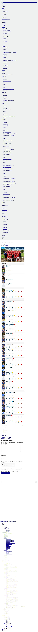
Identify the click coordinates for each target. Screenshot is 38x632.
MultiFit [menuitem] (7, 545)
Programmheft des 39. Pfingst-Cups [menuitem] (12, 597)
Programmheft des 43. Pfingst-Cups (9, 116)
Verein (3, 8)
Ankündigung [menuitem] (8, 627)
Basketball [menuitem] (6, 536)
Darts (4, 25)
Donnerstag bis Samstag (8, 159)
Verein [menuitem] (3, 526)
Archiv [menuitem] (5, 525)
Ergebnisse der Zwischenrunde (8, 152)
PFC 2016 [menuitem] (6, 603)
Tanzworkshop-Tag (6, 230)
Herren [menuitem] (7, 553)
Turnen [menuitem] (5, 559)
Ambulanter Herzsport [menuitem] (7, 533)
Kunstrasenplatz (5, 205)
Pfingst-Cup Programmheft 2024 (8, 100)
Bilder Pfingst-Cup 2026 (7, 81)
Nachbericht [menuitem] (8, 624)
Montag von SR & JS (7, 146)
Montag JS (5, 130)
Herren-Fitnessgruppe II (7, 31)
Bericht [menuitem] (7, 620)
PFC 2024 (4, 92)
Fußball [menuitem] (5, 550)
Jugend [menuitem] (7, 552)
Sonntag (5, 95)
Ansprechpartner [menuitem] (9, 551)
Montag (5, 87)
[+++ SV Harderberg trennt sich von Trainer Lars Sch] (10, 494)
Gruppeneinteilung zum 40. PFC (8, 165)
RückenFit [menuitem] (8, 548)
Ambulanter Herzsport (6, 19)
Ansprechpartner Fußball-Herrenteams (10, 52)
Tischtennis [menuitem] (6, 558)
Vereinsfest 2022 (5, 219)
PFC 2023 (4, 103)
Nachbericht (5, 227)
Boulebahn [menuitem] (6, 614)
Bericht (4, 221)
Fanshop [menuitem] (3, 629)
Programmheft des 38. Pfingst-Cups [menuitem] (12, 605)
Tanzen (4, 70)
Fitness (4, 27)
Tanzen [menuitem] (5, 557)
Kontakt (3, 237)
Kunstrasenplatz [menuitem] (7, 610)
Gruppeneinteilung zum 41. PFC (8, 149)
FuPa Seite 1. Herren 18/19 (6, 437)
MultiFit (4, 38)
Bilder (4, 84)
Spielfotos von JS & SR (7, 109)
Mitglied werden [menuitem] (6, 528)
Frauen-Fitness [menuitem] (8, 539)
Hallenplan (4, 208)
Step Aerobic (5, 41)
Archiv (4, 6)
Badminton (4, 22)
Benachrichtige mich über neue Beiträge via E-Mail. (9, 471)
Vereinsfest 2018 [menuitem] (7, 617)
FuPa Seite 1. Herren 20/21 (6, 438)
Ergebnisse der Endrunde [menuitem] (10, 594)
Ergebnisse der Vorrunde (7, 132)
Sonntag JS (6, 125)
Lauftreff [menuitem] (5, 555)
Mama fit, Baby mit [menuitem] (9, 544)
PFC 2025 (4, 82)
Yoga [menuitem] (7, 549)
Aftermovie (5, 229)
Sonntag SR (6, 124)
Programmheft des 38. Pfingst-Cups (9, 197)
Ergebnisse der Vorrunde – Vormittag (9, 181)
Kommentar (3, 444)
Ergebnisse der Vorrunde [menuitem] (10, 592)
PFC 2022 (4, 117)
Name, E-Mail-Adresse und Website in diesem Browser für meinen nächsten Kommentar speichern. (12, 462)
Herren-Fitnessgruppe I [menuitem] (10, 540)
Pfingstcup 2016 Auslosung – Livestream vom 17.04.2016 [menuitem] (15, 606)
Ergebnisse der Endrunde (7, 154)
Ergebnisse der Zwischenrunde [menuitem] (11, 593)
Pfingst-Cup (4, 76)
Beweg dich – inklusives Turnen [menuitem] (11, 560)
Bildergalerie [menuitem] (8, 621)
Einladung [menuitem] (8, 622)
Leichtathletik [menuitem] (6, 556)
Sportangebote (4, 17)
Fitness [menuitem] (5, 538)
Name (2, 452)
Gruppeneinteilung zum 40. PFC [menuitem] (11, 591)
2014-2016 (5, 14)
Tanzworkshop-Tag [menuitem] (9, 626)
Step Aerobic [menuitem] (8, 547)
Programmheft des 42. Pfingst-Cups (9, 135)
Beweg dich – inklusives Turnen (8, 74)
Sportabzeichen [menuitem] (8, 546)
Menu (2, 2)
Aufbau (5, 106)
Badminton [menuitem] (6, 535)
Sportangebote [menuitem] (4, 532)
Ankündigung (5, 232)
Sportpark (3, 203)
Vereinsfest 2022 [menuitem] (7, 619)
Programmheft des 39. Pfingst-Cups (9, 178)
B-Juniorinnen (6, 65)
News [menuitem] (3, 524)
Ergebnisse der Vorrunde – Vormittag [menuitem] (12, 599)
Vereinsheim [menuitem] (6, 613)
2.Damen (5, 63)
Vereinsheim (5, 210)
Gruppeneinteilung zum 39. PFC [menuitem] (11, 598)
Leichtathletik (5, 68)
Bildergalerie (5, 222)
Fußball (4, 46)
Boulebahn (4, 211)
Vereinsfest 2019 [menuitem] (7, 618)
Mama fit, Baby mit (6, 36)
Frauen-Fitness (5, 28)
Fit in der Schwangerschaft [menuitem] (10, 543)
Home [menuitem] (3, 523)
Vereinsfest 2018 (5, 216)
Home (3, 3)
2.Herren (5, 55)
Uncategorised (3, 435)
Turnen (4, 73)
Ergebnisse (5, 79)
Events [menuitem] (3, 615)
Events (3, 213)
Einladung (5, 224)
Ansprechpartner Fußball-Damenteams (10, 60)
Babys (4, 20)
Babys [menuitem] (5, 534)
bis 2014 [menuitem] (7, 531)
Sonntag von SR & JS (7, 143)
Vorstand (4, 9)
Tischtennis (4, 71)
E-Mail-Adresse (4, 455)
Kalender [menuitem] (5, 628)
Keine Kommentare (5, 245)
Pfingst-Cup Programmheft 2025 (8, 89)
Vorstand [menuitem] (5, 527)
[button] (19, 239)
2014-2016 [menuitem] (8, 530)
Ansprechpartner (6, 47)
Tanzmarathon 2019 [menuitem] (7, 623)
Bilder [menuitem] (7, 596)
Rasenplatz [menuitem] (6, 611)
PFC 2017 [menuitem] (6, 595)
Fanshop (3, 235)
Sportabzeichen (5, 39)
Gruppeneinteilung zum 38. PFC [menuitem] (11, 607)
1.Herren (5, 54)
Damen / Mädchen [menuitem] (9, 554)
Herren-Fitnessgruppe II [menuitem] (10, 541)
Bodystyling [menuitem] (8, 542)
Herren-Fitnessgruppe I (7, 30)
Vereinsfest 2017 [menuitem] (7, 616)
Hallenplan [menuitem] (6, 612)
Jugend (4, 49)
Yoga (4, 44)
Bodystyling (5, 33)
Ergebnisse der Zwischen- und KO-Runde (10, 133)
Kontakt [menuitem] (3, 630)
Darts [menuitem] (5, 537)
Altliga (5, 57)
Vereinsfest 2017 (5, 214)
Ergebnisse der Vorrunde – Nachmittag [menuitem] (12, 600)
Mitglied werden (5, 11)
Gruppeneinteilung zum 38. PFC (8, 200)
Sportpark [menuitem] (4, 609)
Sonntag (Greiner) (7, 194)
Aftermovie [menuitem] (8, 625)
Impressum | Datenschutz (5, 520)
